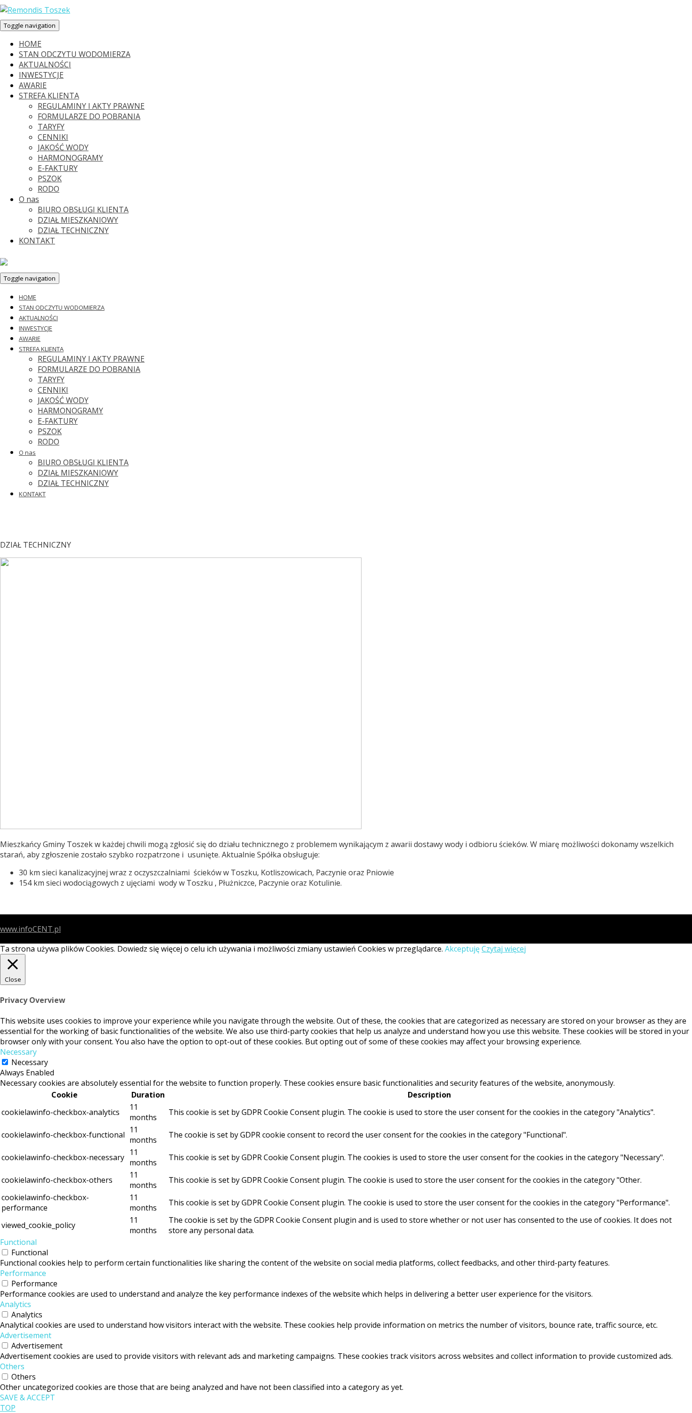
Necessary (29, 1062)
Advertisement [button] (25, 1335)
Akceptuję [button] (462, 949)
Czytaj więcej (504, 949)
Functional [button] (18, 1242)
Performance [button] (23, 1273)
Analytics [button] (15, 1304)
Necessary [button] (18, 1052)
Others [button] (12, 1366)
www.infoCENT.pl (30, 929)
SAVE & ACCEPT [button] (27, 1397)
